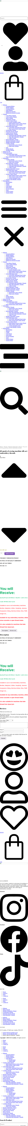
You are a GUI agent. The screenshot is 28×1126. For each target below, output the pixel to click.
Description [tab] (5, 630)
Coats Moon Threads (11, 115)
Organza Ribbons (10, 109)
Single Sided (12, 1061)
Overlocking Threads (11, 130)
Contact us (5, 996)
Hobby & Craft (6, 151)
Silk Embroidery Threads (12, 134)
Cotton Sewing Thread (8, 1077)
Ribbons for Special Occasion (13, 113)
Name (2, 729)
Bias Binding (9, 182)
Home (1, 446)
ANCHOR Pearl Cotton (11, 126)
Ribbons (5, 105)
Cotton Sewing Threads (11, 133)
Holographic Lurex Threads (15, 144)
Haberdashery (6, 180)
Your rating (3, 720)
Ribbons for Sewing (10, 111)
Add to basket (10, 553)
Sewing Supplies (10, 188)
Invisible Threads (10, 150)
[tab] (3, 558)
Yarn (7, 147)
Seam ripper (9, 187)
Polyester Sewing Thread (12, 131)
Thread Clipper (9, 191)
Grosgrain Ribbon (10, 106)
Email (2, 732)
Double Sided (12, 1060)
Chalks (7, 184)
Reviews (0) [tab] (13, 630)
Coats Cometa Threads (11, 117)
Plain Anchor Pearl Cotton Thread (17, 129)
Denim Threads (9, 148)
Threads (5, 114)
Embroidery (6, 158)
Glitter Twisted (12, 138)
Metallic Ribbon (10, 107)
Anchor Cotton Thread (11, 121)
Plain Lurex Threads (14, 146)
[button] (14, 223)
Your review (3, 721)
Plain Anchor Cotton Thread (15, 125)
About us (5, 993)
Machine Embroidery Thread (13, 140)
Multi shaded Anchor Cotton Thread (17, 123)
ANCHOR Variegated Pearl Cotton (17, 127)
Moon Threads (9, 118)
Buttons (8, 183)
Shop (4, 994)
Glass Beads (9, 186)
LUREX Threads (10, 143)
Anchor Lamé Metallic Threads (13, 179)
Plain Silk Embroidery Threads (16, 137)
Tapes (7, 190)
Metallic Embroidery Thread (12, 142)
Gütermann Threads (10, 119)
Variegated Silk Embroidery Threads (17, 135)
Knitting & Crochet (7, 152)
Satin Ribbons (9, 110)
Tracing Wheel (9, 192)
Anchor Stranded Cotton (15, 122)
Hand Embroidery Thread (12, 139)
